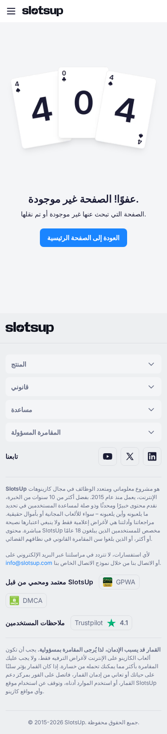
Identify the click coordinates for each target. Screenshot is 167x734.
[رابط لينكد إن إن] (152, 456)
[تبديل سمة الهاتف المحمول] (151, 11)
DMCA (33, 600)
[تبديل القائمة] (11, 11)
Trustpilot (101, 622)
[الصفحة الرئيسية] (42, 11)
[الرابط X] (130, 456)
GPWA (125, 582)
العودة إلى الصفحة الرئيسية (83, 237)
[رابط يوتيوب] (107, 456)
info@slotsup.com (29, 562)
